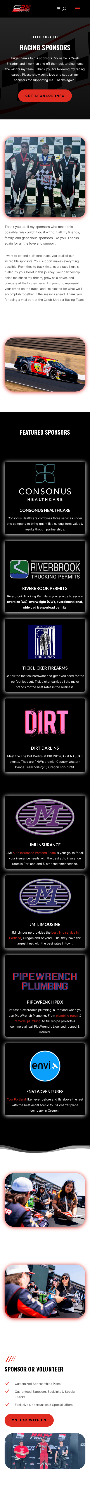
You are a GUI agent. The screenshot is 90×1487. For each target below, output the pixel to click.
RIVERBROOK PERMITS (45, 588)
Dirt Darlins (45, 747)
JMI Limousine (45, 924)
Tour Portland (16, 1099)
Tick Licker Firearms (45, 667)
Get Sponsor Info (45, 96)
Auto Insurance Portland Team (34, 853)
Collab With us (29, 1420)
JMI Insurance (45, 844)
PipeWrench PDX (45, 1001)
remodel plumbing (27, 1021)
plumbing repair (67, 1015)
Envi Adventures (45, 1091)
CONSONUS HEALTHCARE (44, 510)
